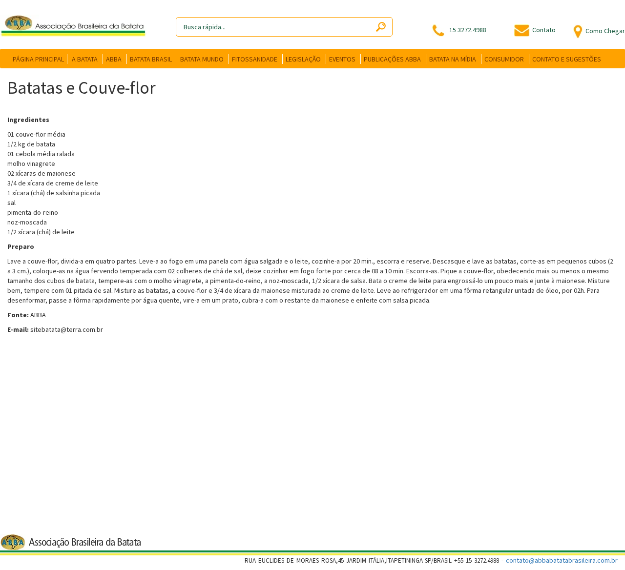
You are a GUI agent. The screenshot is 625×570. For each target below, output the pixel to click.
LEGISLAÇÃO (303, 59)
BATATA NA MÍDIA (452, 59)
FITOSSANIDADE (254, 59)
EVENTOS (342, 59)
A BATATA (85, 59)
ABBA (114, 59)
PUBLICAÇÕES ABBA (392, 59)
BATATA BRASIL (151, 59)
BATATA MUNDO (202, 59)
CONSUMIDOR (504, 59)
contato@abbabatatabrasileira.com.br (562, 560)
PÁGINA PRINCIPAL (38, 59)
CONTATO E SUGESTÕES (566, 59)
